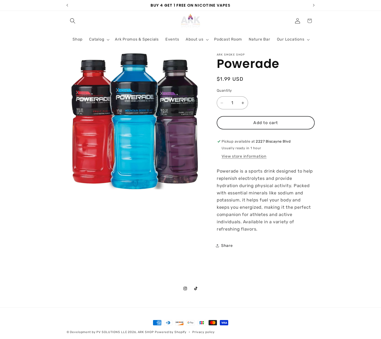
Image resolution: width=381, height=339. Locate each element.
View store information (244, 156)
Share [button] (227, 245)
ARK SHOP (146, 332)
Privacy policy (203, 332)
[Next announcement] (314, 5)
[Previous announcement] (67, 5)
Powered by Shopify (171, 332)
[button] (73, 21)
